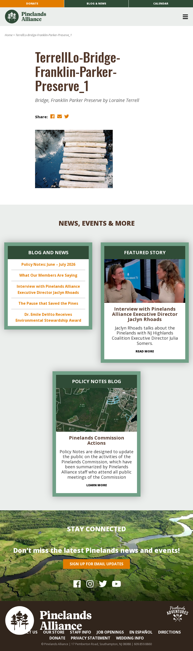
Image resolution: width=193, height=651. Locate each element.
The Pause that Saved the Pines (48, 303)
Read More (145, 351)
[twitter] (66, 116)
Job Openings (110, 632)
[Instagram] (90, 583)
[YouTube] (116, 583)
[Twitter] (103, 583)
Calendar (160, 3)
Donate (32, 3)
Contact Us (24, 632)
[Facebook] (77, 583)
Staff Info (80, 632)
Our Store (53, 632)
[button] (94, 17)
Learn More (96, 485)
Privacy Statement (90, 638)
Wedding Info (130, 638)
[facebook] (52, 116)
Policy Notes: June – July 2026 (48, 264)
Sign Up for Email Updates (96, 563)
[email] (59, 116)
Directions (169, 632)
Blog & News (96, 3)
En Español (141, 632)
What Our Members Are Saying (48, 275)
